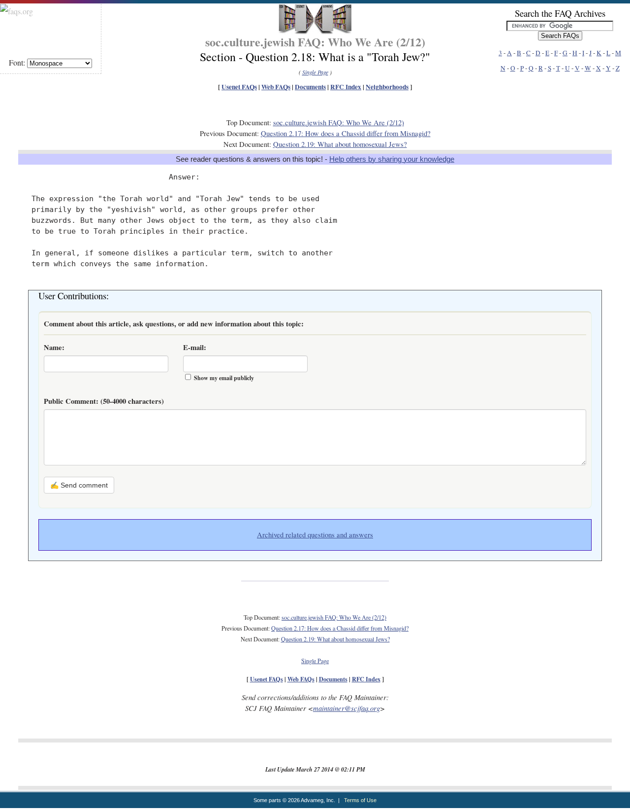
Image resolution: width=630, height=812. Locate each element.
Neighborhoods (387, 87)
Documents (310, 87)
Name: (54, 347)
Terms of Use (360, 800)
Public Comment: (104, 401)
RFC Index (345, 87)
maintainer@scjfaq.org (346, 708)
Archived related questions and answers (315, 534)
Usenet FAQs (239, 87)
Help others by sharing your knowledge (391, 159)
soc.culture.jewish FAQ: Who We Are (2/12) (338, 122)
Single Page (315, 72)
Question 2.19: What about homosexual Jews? (340, 144)
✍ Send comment (79, 485)
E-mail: (194, 347)
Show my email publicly (224, 378)
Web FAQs (275, 87)
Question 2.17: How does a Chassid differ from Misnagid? (346, 133)
